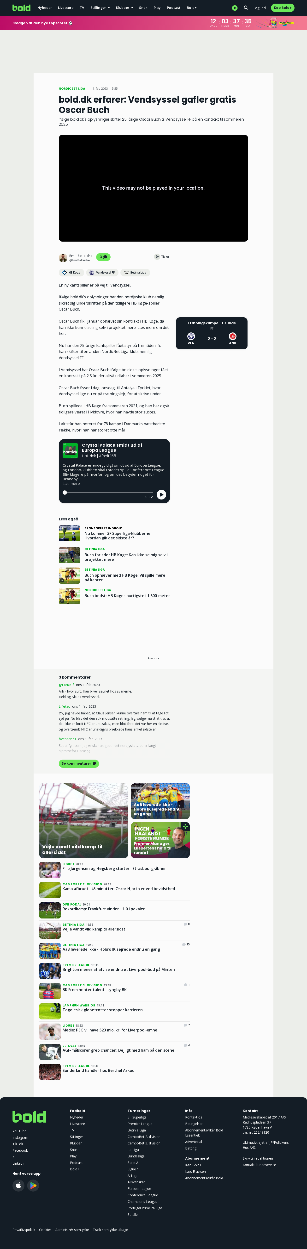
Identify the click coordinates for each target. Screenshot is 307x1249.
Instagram (20, 1137)
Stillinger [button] (98, 7)
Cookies (45, 1229)
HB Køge (74, 272)
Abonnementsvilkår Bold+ (205, 1178)
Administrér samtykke (72, 1229)
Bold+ (192, 7)
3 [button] (101, 257)
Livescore (66, 7)
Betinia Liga (138, 272)
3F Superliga (137, 1117)
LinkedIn (18, 1163)
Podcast (174, 7)
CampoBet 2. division (144, 1136)
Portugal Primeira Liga (145, 1208)
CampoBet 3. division (144, 1143)
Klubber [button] (123, 7)
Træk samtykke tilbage (110, 1229)
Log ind (260, 8)
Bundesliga (136, 1156)
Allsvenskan (137, 1182)
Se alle (133, 1214)
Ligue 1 (133, 1169)
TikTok (17, 1144)
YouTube (19, 1131)
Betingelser (194, 1123)
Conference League (143, 1195)
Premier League (140, 1123)
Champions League (143, 1201)
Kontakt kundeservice (259, 1164)
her (62, 333)
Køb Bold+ (283, 7)
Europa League (139, 1188)
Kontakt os (193, 1117)
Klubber (76, 1143)
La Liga (133, 1149)
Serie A (133, 1162)
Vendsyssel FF (105, 272)
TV (82, 7)
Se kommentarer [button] (77, 763)
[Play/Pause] (161, 495)
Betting (190, 1148)
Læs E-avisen (195, 1171)
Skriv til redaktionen (258, 1158)
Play (157, 7)
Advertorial (193, 1141)
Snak (143, 7)
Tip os (165, 257)
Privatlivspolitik (23, 1229)
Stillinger (76, 1136)
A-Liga (132, 1175)
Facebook (20, 1150)
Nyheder (44, 7)
